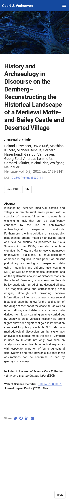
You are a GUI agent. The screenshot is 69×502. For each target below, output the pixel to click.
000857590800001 (50, 384)
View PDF (13, 189)
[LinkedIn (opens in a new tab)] (26, 418)
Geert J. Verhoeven (17, 6)
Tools (60, 494)
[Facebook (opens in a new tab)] (21, 418)
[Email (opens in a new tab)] (32, 418)
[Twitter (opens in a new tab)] (15, 418)
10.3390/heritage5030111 (26, 177)
